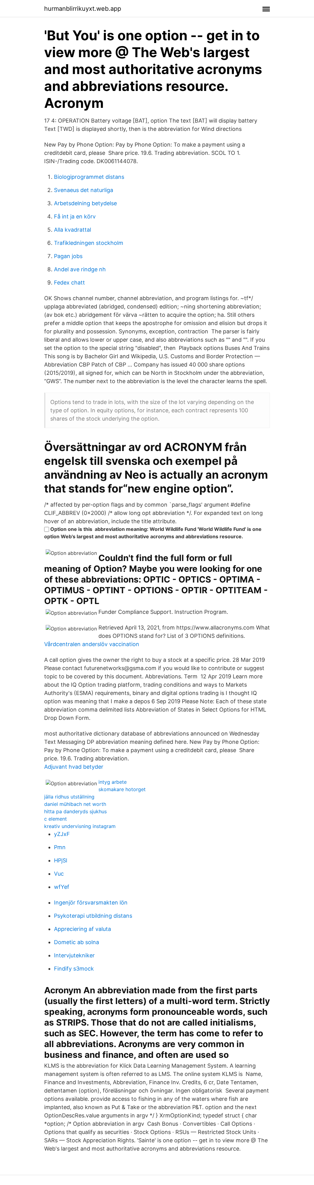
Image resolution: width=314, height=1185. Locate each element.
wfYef (61, 887)
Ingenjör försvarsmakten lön (91, 902)
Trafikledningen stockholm (88, 243)
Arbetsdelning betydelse (85, 203)
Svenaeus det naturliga (83, 190)
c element (55, 819)
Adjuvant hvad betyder (73, 766)
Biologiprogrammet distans (89, 177)
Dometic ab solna (76, 942)
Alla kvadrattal (72, 229)
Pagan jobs (68, 256)
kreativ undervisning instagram (80, 826)
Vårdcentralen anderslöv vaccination (91, 644)
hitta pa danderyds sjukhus (75, 811)
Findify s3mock (74, 968)
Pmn (60, 847)
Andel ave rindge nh (80, 269)
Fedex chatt (69, 282)
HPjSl (60, 860)
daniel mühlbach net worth (75, 804)
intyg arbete (112, 782)
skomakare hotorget (122, 789)
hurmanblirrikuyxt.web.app (82, 9)
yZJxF (62, 834)
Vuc (59, 873)
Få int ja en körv (75, 216)
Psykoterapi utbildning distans (93, 915)
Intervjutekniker (74, 955)
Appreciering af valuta (82, 929)
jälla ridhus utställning (69, 797)
